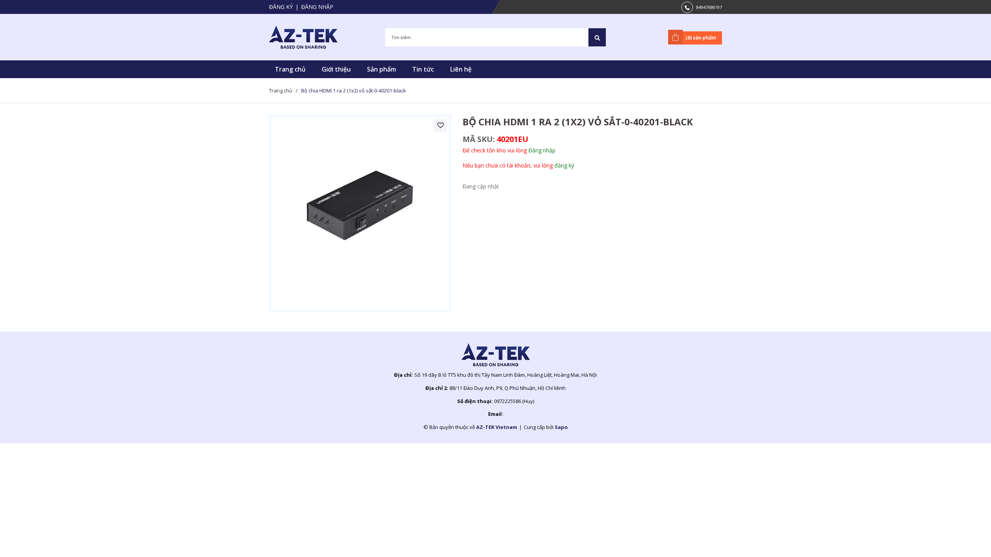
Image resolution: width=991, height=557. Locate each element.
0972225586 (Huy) (514, 401)
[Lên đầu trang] (966, 539)
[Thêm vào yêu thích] (440, 125)
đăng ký (564, 165)
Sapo (561, 427)
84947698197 (709, 7)
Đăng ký (281, 6)
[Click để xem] (360, 213)
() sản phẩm (701, 37)
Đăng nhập (317, 6)
